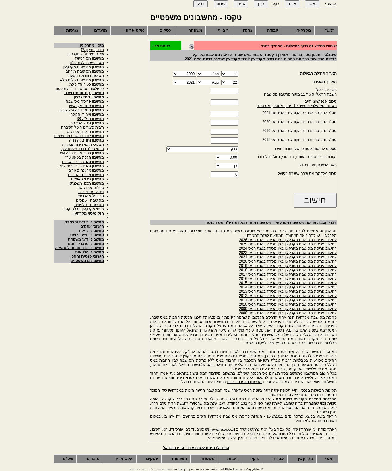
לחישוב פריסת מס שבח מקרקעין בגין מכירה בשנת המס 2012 (288, 296)
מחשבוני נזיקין (91, 230)
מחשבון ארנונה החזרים (86, 174)
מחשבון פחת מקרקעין (86, 106)
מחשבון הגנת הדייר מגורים (83, 162)
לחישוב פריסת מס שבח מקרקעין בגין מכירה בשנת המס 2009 (288, 309)
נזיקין (247, 30)
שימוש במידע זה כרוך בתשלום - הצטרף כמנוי (299, 46)
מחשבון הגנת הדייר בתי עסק (81, 166)
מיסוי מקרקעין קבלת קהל (84, 209)
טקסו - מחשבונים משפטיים (196, 17)
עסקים (166, 30)
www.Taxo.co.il (222, 429)
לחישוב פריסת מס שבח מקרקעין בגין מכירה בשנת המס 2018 (288, 270)
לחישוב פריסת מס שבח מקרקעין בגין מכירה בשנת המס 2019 (288, 265)
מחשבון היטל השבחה (87, 123)
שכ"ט (68, 458)
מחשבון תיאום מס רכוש (85, 131)
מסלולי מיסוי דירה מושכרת (83, 144)
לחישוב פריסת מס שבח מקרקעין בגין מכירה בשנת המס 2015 (288, 283)
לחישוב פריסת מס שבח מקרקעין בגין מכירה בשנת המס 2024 (288, 248)
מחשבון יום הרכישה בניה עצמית (79, 136)
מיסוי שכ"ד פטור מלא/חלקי (82, 149)
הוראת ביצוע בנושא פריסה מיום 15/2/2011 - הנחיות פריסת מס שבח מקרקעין (272, 416)
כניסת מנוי (161, 46)
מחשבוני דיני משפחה (86, 239)
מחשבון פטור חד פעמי (86, 84)
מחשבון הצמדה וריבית (244, 382)
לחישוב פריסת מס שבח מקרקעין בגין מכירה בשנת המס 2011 (288, 300)
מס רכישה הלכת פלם (87, 63)
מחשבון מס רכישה (89, 58)
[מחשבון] (191, 47)
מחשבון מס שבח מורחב (85, 71)
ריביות (223, 30)
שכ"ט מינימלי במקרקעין (85, 54)
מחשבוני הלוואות (89, 252)
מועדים (100, 30)
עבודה (272, 30)
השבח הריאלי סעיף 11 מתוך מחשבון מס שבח (300, 94)
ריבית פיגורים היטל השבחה (82, 127)
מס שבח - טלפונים (89, 205)
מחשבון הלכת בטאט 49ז (84, 157)
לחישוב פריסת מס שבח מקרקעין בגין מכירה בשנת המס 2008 (288, 313)
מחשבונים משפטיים (87, 261)
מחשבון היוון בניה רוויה (86, 140)
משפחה (195, 30)
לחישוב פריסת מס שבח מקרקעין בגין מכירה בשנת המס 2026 (288, 240)
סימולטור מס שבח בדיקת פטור (79, 88)
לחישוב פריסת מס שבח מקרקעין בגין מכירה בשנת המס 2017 (288, 274)
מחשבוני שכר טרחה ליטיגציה (79, 248)
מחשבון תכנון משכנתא (86, 183)
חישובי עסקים (92, 226)
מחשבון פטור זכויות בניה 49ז (82, 153)
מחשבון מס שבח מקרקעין (83, 67)
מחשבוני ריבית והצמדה (84, 222)
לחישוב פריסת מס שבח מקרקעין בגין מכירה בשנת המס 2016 (288, 278)
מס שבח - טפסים (90, 200)
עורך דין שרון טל (298, 429)
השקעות (179, 458)
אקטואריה (135, 30)
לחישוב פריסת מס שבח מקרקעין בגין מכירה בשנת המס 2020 (288, 261)
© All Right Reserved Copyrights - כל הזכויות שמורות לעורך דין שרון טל (218, 469)
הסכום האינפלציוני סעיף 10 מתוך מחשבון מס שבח (297, 106)
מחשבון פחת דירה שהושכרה (81, 110)
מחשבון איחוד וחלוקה (87, 114)
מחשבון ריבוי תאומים (87, 179)
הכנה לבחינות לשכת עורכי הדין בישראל (196, 448)
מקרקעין (303, 30)
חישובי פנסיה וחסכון (86, 256)
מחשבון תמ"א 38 (90, 119)
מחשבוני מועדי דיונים (86, 243)
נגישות (331, 4)
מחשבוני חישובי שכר (86, 235)
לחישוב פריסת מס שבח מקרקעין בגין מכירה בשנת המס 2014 (288, 287)
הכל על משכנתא (90, 196)
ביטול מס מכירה (91, 192)
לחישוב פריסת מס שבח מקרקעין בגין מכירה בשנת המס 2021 (288, 257)
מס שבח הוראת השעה (86, 75)
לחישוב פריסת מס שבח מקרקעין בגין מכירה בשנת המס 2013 (288, 291)
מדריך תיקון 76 (92, 50)
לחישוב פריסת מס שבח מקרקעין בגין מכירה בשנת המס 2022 (288, 253)
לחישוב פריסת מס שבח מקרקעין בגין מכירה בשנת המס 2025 (288, 244)
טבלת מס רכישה (90, 187)
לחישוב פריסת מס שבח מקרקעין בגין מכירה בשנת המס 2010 (288, 304)
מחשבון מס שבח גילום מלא (82, 80)
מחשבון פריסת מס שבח (85, 101)
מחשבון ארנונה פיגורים (86, 170)
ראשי (330, 30)
